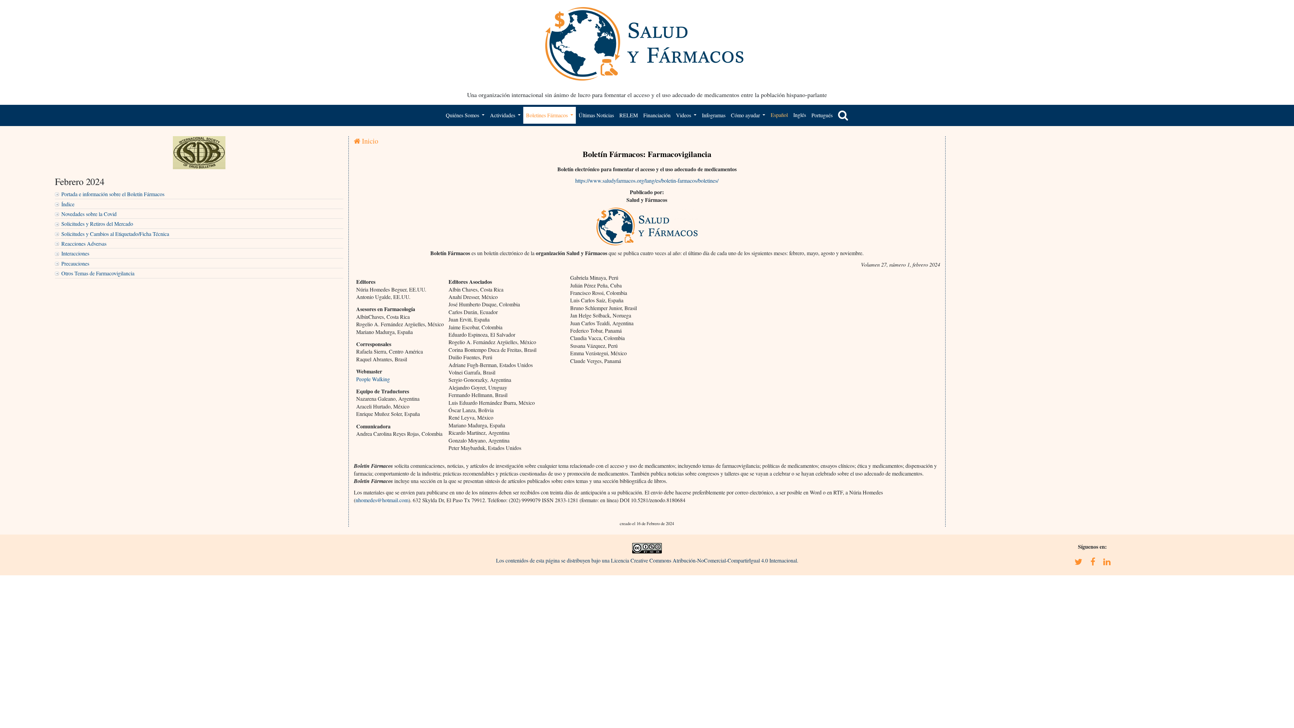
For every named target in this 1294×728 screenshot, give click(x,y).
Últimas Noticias (596, 115)
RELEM (628, 115)
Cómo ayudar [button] (746, 115)
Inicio (369, 141)
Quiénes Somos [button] (463, 115)
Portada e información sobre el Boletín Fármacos (112, 194)
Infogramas (714, 115)
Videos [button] (684, 115)
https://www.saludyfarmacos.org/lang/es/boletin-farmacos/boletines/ (646, 180)
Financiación (657, 115)
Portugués (822, 115)
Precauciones (75, 263)
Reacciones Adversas (83, 243)
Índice (67, 204)
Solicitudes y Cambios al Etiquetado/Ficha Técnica (115, 233)
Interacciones (75, 253)
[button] (843, 115)
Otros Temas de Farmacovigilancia (97, 273)
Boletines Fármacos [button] (547, 115)
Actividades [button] (503, 115)
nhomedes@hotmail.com (382, 500)
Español (779, 114)
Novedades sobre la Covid (89, 213)
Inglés (799, 114)
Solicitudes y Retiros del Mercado (97, 223)
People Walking (373, 379)
